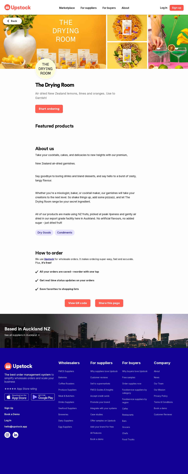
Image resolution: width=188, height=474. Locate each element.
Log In (7, 420)
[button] (67, 8)
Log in (163, 7)
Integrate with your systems (103, 408)
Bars (124, 421)
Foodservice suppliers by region (134, 401)
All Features (95, 433)
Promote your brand (100, 402)
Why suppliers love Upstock (104, 371)
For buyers (109, 7)
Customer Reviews (163, 414)
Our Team (158, 383)
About (125, 7)
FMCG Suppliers (66, 371)
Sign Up (8, 408)
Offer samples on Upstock (103, 420)
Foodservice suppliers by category (134, 391)
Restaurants (128, 414)
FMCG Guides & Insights (101, 389)
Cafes (125, 408)
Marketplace (67, 7)
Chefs (125, 433)
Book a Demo (12, 414)
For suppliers (89, 7)
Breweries (63, 414)
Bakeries (62, 377)
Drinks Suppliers (66, 402)
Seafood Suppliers (67, 408)
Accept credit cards (99, 396)
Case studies (96, 414)
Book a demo (96, 439)
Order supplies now (131, 383)
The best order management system (27, 374)
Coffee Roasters (66, 383)
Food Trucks (128, 439)
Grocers (126, 427)
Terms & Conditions (163, 402)
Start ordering (49, 108)
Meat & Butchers (66, 396)
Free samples (128, 377)
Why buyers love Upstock (134, 371)
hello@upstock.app (15, 426)
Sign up (176, 7)
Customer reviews (99, 377)
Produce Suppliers (67, 389)
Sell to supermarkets (100, 383)
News (156, 377)
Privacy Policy (161, 396)
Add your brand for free (102, 427)
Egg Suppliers (65, 427)
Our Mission (159, 389)
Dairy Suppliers (65, 420)
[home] (17, 7)
